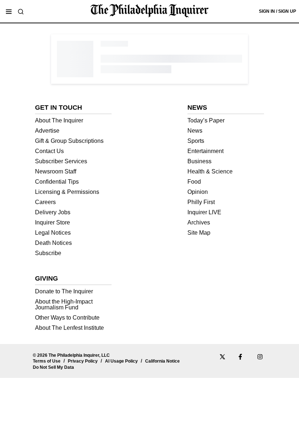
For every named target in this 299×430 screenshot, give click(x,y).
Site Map (198, 233)
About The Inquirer (59, 120)
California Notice (162, 361)
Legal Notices (53, 233)
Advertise (47, 131)
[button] (9, 12)
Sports (195, 141)
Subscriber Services (61, 161)
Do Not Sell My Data (53, 367)
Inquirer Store (52, 222)
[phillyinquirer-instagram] (260, 358)
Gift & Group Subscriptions (69, 141)
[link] (149, 11)
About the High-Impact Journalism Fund (64, 304)
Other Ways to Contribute (67, 317)
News (194, 131)
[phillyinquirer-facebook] (241, 358)
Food (194, 182)
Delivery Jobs (52, 212)
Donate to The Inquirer (64, 291)
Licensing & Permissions (67, 192)
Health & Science (210, 171)
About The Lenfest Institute (69, 328)
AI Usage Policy (121, 361)
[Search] (21, 12)
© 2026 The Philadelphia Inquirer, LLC (71, 355)
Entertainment (205, 151)
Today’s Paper (206, 120)
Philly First (201, 202)
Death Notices (53, 243)
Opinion (197, 192)
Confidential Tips (57, 182)
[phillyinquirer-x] (222, 358)
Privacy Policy (83, 361)
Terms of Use (47, 361)
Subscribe (48, 253)
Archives (198, 222)
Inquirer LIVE (204, 212)
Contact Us (49, 151)
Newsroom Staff (55, 171)
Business (199, 161)
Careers (45, 202)
